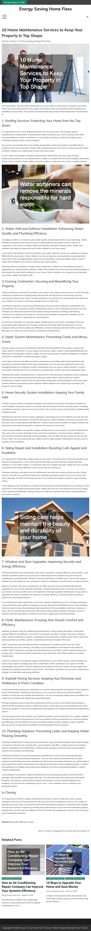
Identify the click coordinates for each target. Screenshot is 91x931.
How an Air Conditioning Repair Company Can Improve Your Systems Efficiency (22, 887)
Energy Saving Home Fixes (45, 8)
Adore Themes (81, 928)
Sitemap (47, 928)
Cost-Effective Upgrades (55, 878)
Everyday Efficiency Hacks (22, 822)
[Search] (87, 17)
